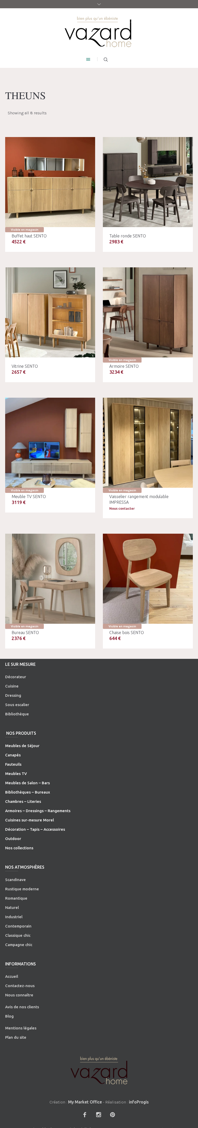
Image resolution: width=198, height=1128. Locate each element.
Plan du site (15, 1037)
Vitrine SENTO (25, 366)
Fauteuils (13, 764)
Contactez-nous (20, 985)
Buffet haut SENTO (29, 236)
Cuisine (12, 686)
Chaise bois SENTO (126, 632)
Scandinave (15, 879)
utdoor (14, 838)
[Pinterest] (112, 1114)
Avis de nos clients (22, 1007)
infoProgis (139, 1102)
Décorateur (15, 677)
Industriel (13, 917)
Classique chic (17, 935)
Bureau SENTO (25, 632)
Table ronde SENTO (127, 236)
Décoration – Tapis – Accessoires (35, 829)
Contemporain (18, 926)
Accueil (11, 976)
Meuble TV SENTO (29, 496)
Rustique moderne (22, 889)
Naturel (12, 907)
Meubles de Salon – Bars (27, 783)
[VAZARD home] (99, 31)
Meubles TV (16, 773)
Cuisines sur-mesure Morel (29, 820)
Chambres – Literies (23, 801)
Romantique (16, 898)
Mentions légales (20, 1028)
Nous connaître (19, 995)
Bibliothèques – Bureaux (27, 792)
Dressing (13, 695)
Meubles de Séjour (22, 745)
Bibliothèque (17, 714)
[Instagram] (98, 1114)
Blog (9, 1016)
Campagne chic (18, 944)
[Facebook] (84, 1114)
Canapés (13, 755)
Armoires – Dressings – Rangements (37, 811)
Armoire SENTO (124, 366)
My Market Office (85, 1102)
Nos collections (19, 848)
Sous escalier (17, 704)
